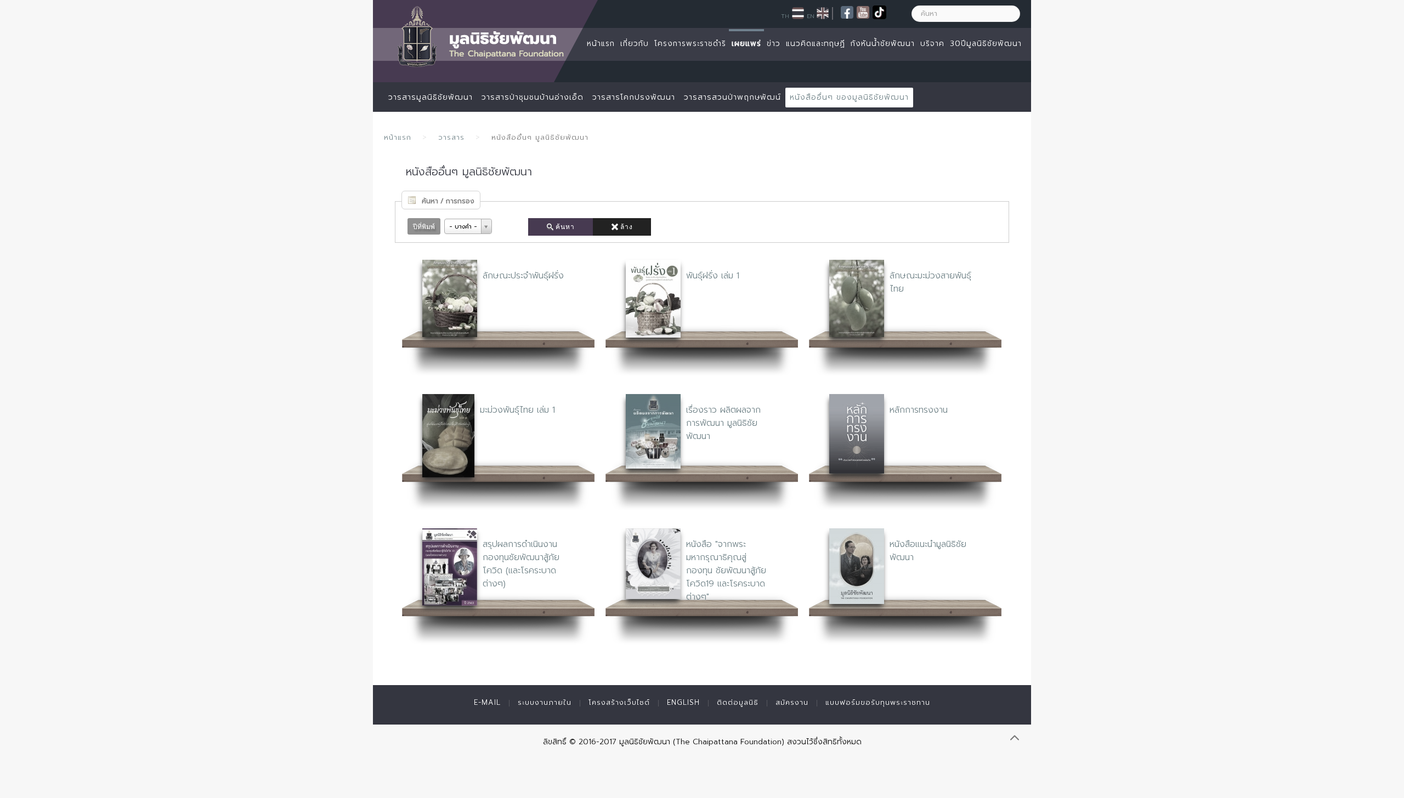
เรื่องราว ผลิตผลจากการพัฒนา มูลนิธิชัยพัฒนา (723, 423)
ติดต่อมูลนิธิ (737, 702)
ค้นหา (565, 227)
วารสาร (451, 137)
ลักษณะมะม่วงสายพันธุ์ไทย (930, 282)
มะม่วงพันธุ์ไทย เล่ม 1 (517, 410)
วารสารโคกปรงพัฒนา (633, 97)
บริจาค (932, 43)
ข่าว (773, 43)
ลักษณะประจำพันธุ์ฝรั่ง (523, 275)
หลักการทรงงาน (919, 410)
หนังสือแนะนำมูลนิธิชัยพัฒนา (928, 551)
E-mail (487, 702)
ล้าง (626, 227)
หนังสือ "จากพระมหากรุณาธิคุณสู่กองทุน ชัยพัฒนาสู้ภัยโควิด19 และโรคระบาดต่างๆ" (726, 570)
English (683, 702)
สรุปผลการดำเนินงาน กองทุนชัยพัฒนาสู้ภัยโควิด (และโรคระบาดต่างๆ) (521, 564)
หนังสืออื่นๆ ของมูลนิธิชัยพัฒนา (849, 97)
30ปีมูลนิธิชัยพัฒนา (986, 43)
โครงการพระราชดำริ (690, 43)
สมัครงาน (791, 702)
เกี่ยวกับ (634, 43)
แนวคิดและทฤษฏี (815, 43)
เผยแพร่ (746, 43)
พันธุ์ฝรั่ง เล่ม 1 (712, 275)
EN (810, 16)
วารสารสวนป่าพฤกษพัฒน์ (732, 97)
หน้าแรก (601, 43)
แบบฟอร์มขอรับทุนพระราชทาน (877, 702)
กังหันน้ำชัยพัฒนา (883, 43)
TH (785, 16)
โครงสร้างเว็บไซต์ (619, 702)
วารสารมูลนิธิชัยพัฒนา (430, 97)
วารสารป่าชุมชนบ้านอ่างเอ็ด (533, 97)
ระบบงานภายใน (544, 702)
